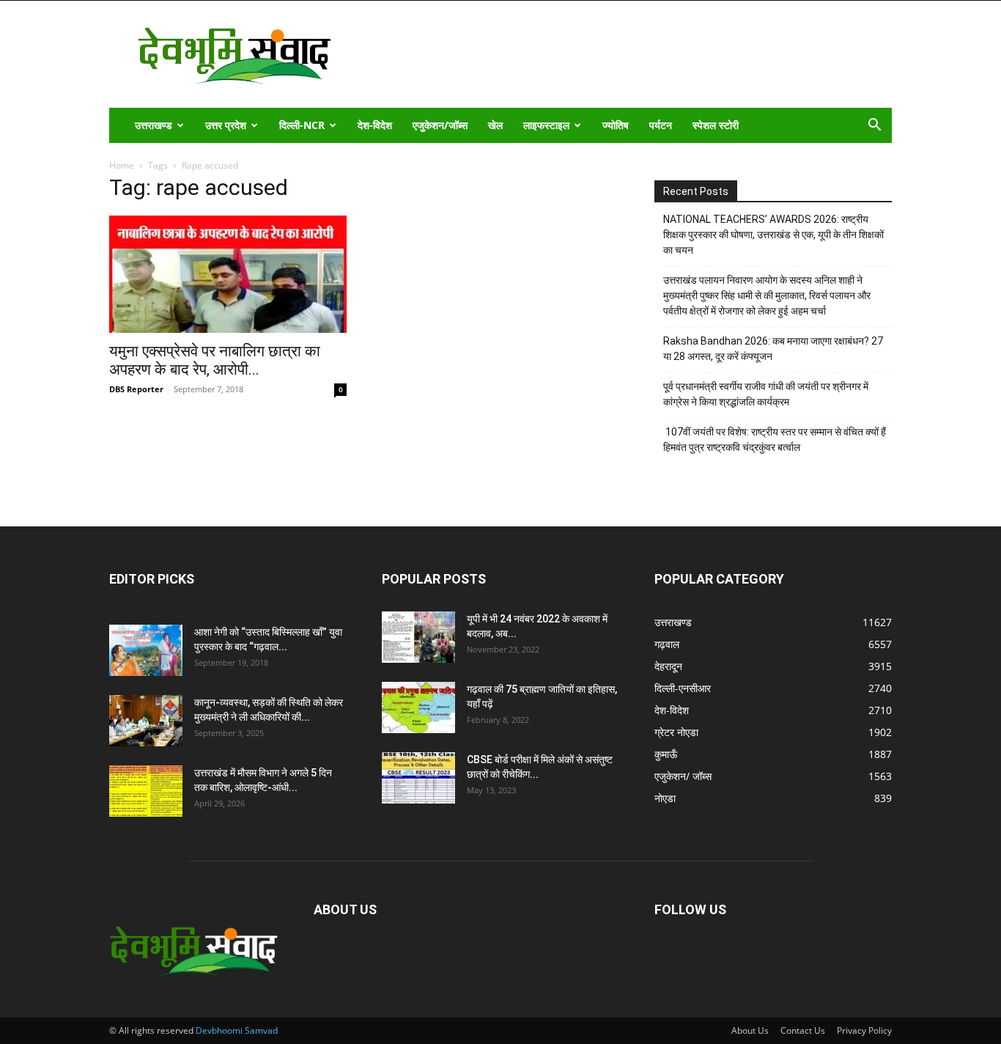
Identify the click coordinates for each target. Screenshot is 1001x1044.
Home (121, 165)
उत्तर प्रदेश (225, 125)
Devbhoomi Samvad (237, 1030)
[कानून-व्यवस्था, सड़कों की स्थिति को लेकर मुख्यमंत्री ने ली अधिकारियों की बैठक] (145, 720)
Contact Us (802, 1030)
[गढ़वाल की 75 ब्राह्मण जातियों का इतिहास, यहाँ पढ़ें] (418, 707)
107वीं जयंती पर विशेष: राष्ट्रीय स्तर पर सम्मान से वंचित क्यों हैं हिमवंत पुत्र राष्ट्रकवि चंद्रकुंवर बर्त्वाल (774, 439)
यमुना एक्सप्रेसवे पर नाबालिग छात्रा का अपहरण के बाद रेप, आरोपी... (214, 360)
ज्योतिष (615, 125)
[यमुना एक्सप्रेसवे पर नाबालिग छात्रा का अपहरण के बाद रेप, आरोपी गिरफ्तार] (228, 274)
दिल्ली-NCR (302, 125)
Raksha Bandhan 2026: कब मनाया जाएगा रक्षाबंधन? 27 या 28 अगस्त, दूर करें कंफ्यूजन (773, 348)
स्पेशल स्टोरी (715, 125)
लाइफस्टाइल (546, 125)
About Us (750, 1030)
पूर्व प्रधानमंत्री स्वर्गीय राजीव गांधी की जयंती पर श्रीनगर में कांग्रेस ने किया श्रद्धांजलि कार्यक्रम (765, 394)
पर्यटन (660, 125)
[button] (874, 126)
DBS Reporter (136, 388)
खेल (495, 125)
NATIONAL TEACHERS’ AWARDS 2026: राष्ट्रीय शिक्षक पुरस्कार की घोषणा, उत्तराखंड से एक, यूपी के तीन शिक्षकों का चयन (773, 234)
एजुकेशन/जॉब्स (440, 125)
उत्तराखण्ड (153, 125)
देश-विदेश (375, 125)
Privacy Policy (864, 1030)
